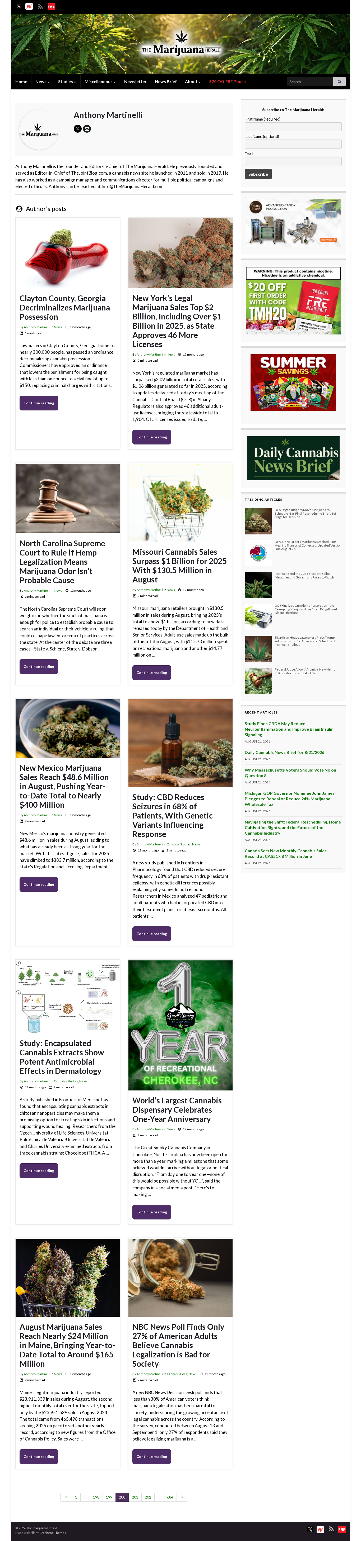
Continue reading (39, 403)
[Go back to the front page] (180, 44)
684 (170, 1497)
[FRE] (51, 6)
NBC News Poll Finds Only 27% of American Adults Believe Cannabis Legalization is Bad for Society (178, 1345)
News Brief (166, 81)
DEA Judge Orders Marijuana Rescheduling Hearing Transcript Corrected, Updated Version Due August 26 (308, 545)
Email (249, 154)
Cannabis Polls (177, 1374)
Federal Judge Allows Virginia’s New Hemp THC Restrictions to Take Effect (305, 671)
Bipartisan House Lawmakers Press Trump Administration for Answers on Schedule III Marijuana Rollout (305, 640)
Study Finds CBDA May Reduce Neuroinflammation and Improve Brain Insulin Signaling (289, 729)
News (41, 81)
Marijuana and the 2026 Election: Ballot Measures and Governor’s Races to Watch (304, 575)
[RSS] (40, 5)
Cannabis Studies (179, 844)
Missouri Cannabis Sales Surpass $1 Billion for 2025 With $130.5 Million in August (179, 565)
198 (96, 1497)
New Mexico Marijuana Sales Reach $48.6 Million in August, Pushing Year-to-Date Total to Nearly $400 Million (64, 786)
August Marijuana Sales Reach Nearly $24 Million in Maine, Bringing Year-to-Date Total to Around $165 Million (67, 1345)
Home (21, 81)
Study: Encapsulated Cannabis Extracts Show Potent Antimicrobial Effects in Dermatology (62, 1056)
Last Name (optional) (262, 136)
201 (135, 1497)
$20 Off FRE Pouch (227, 81)
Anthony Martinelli (37, 327)
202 (148, 1497)
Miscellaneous (99, 81)
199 (109, 1497)
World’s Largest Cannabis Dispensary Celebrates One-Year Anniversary (177, 1109)
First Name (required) (262, 119)
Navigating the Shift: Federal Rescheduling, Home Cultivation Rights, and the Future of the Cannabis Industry (293, 827)
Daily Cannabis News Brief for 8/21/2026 (284, 752)
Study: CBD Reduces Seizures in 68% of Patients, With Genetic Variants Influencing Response (172, 815)
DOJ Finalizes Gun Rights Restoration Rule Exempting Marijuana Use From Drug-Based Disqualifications (306, 609)
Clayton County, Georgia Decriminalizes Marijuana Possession (65, 307)
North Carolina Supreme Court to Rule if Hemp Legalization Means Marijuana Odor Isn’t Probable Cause (62, 562)
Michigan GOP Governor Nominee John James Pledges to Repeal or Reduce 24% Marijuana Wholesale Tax (290, 799)
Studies (66, 81)
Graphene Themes (52, 1533)
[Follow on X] (18, 6)
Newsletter (135, 81)
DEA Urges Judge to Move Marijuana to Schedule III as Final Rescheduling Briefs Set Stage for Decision (305, 513)
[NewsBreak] (29, 6)
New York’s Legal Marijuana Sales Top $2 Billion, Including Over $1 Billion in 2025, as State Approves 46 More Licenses (176, 321)
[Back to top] (349, 1529)
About (191, 81)
